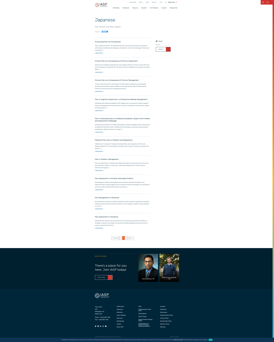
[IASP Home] (101, 5)
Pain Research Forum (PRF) (144, 310)
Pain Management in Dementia (107, 198)
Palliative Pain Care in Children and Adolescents (113, 140)
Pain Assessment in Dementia (106, 217)
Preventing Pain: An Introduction (108, 42)
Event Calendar (121, 315)
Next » (131, 238)
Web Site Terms (164, 324)
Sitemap (162, 327)
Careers (119, 324)
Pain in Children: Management (107, 159)
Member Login (171, 2)
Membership (120, 321)
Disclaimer (163, 309)
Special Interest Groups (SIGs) (145, 320)
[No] (272, 340)
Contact (154, 2)
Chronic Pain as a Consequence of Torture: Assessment (116, 61)
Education (120, 312)
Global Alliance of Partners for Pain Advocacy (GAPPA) (144, 325)
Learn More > (99, 53)
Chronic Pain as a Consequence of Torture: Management (117, 80)
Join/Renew (132, 2)
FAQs (161, 2)
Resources (120, 309)
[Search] (165, 2)
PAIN (139, 306)
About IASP (120, 327)
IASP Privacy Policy (178, 339)
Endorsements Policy (166, 315)
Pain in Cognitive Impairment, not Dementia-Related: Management (121, 99)
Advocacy (120, 318)
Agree (210, 339)
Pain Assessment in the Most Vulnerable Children (114, 178)
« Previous (115, 238)
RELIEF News (142, 316)
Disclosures (163, 312)
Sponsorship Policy (166, 321)
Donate (141, 2)
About (147, 2)
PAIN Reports (142, 313)
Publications (120, 306)
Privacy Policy (164, 318)
